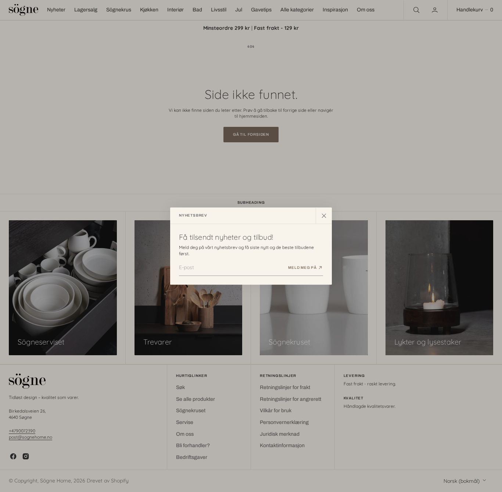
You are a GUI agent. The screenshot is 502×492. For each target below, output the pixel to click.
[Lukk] (324, 215)
